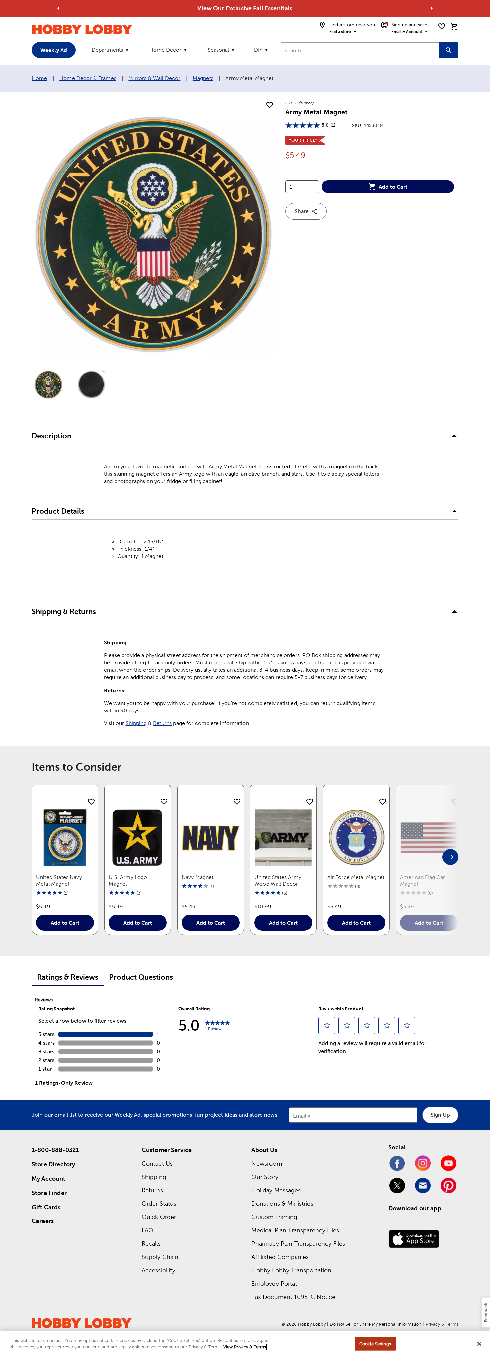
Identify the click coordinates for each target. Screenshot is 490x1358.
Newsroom (266, 1163)
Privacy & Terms (442, 1324)
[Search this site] (448, 50)
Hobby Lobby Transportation (291, 1270)
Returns (162, 723)
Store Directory (53, 1164)
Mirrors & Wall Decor (154, 78)
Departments (107, 50)
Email (300, 1116)
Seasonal (218, 50)
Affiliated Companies (280, 1256)
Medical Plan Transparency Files (295, 1230)
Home (39, 78)
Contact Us (157, 1163)
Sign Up (440, 1115)
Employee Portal (273, 1283)
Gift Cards (46, 1207)
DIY (258, 50)
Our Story (264, 1176)
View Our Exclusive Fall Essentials (244, 8)
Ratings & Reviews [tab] (67, 977)
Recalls (151, 1243)
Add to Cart (393, 187)
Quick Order (159, 1216)
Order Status (159, 1203)
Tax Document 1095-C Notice (293, 1296)
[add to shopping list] (270, 105)
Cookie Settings (375, 1343)
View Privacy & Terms (244, 1346)
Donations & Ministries (282, 1203)
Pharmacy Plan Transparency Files (298, 1243)
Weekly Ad (53, 50)
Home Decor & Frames (87, 78)
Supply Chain (160, 1256)
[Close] (479, 1343)
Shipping (136, 723)
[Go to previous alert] (58, 8)
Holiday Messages (275, 1190)
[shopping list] (441, 26)
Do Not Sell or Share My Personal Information (375, 1324)
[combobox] (360, 50)
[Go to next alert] (431, 8)
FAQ (147, 1230)
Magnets (203, 78)
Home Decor (165, 50)
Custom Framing (274, 1216)
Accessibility (158, 1270)
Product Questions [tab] (141, 977)
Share (302, 211)
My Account (49, 1178)
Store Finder (49, 1192)
